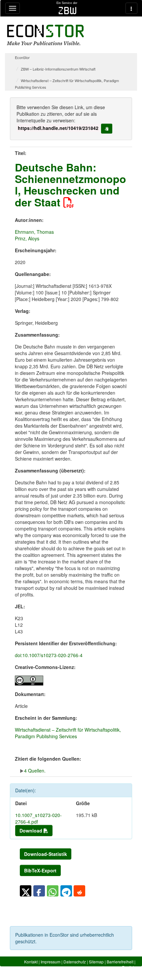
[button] (25, 890)
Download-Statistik (45, 854)
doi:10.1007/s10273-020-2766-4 (49, 655)
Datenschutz (74, 961)
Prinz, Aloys (27, 238)
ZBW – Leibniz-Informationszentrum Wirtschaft (58, 69)
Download (31, 830)
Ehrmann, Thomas (34, 231)
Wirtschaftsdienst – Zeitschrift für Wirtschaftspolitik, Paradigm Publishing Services (68, 733)
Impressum (50, 961)
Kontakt (31, 961)
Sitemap (96, 961)
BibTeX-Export (40, 870)
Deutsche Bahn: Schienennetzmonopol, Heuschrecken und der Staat (70, 185)
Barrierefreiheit (120, 961)
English (128, 967)
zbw (67, 10)
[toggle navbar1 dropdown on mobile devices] (12, 8)
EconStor (22, 57)
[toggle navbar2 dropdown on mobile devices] (131, 8)
